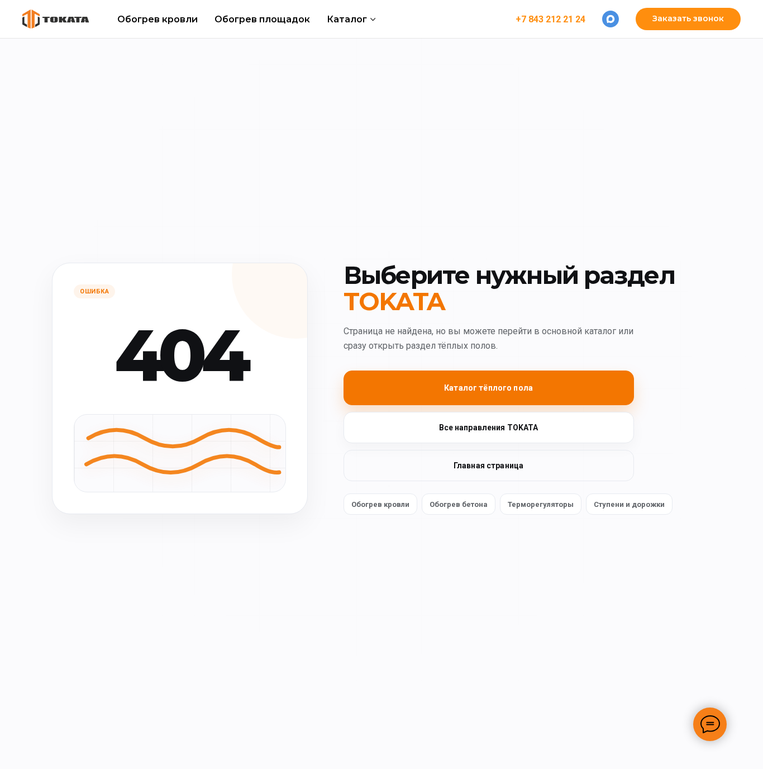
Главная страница (488, 465)
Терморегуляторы (541, 504)
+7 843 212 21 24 (550, 19)
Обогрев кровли (157, 19)
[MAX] (610, 19)
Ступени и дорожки (629, 504)
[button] (688, 19)
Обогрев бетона (459, 504)
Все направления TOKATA (488, 427)
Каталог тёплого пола (488, 387)
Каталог (347, 19)
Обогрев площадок (262, 19)
